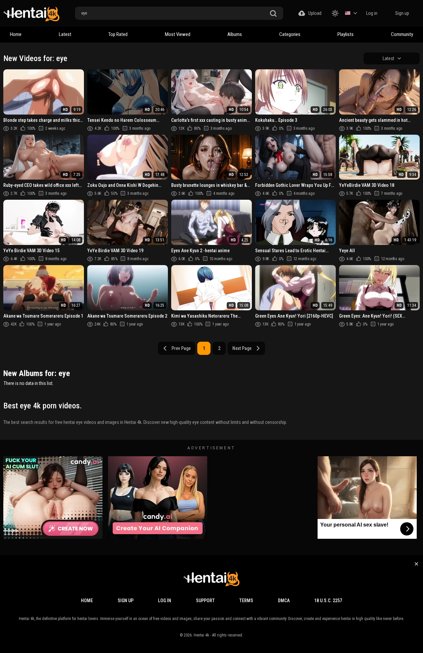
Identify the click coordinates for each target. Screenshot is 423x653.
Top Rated (118, 34)
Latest (65, 34)
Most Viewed (177, 34)
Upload (315, 13)
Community (402, 34)
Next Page (241, 348)
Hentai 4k (201, 635)
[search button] (273, 13)
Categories (289, 34)
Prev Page (181, 348)
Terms (246, 600)
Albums (234, 34)
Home (15, 34)
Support (205, 600)
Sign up (402, 13)
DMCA (284, 600)
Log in (371, 13)
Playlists (345, 34)
